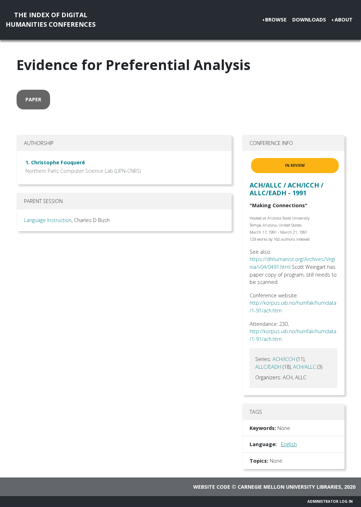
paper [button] (33, 99)
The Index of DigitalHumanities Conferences (51, 19)
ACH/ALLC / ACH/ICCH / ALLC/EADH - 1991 (286, 189)
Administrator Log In (330, 501)
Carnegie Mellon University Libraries (289, 486)
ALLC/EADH (268, 366)
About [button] (344, 19)
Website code (211, 486)
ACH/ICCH (284, 359)
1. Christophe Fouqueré (55, 162)
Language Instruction (48, 220)
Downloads (309, 19)
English (289, 444)
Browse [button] (276, 19)
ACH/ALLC (304, 366)
